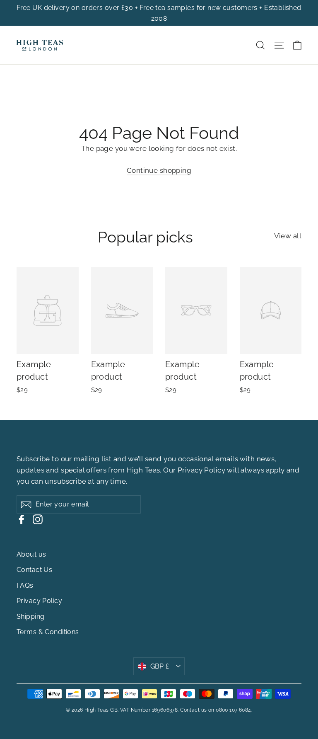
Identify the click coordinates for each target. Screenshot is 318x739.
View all (287, 236)
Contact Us (34, 570)
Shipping (30, 616)
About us (31, 554)
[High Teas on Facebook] (21, 519)
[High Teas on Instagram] (38, 519)
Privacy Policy (201, 470)
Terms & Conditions (48, 632)
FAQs (25, 585)
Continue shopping (159, 170)
